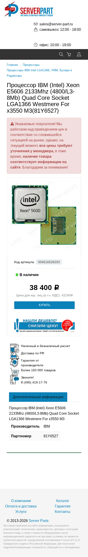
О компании (21, 501)
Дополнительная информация (38, 397)
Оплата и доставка (21, 506)
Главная (12, 65)
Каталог (62, 501)
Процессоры (31, 65)
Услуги (20, 512)
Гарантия (62, 506)
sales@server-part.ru (56, 24)
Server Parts (39, 521)
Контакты (62, 512)
